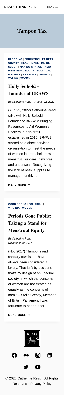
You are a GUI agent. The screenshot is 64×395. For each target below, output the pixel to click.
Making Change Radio (35, 66)
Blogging (15, 59)
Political (44, 70)
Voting (13, 78)
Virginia (44, 74)
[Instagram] (38, 355)
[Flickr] (26, 355)
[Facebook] (14, 355)
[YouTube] (38, 367)
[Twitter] (26, 367)
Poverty (14, 74)
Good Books (17, 204)
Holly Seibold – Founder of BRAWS (28, 90)
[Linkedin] (50, 355)
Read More (19, 184)
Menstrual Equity (21, 70)
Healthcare (30, 63)
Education (32, 59)
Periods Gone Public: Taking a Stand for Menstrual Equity (29, 223)
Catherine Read (21, 101)
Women (25, 78)
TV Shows (29, 74)
